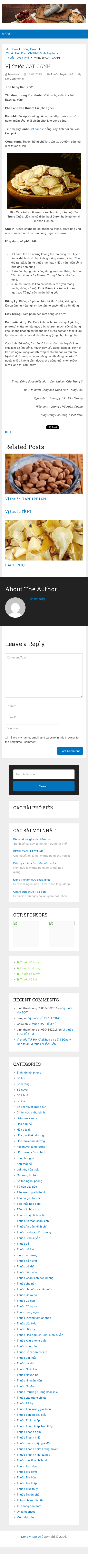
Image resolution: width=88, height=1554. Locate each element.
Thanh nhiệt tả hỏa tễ (31, 1215)
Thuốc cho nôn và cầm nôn (34, 1289)
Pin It (8, 432)
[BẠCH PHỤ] (44, 540)
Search (43, 786)
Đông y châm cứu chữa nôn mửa (34, 863)
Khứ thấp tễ (24, 1163)
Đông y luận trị (31, 1536)
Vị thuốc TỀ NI (18, 511)
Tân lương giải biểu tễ (31, 1192)
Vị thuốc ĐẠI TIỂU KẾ (42, 1023)
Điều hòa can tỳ (27, 1118)
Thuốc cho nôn (26, 1283)
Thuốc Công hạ (27, 1306)
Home (14, 49)
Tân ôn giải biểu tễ (29, 1198)
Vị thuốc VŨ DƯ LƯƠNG (44, 1018)
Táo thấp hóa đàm (29, 1203)
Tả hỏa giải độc (27, 1186)
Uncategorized (26, 1511)
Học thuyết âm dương (31, 1141)
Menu (7, 34)
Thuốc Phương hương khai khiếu (38, 1392)
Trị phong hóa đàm (29, 1506)
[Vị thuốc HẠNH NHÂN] (44, 474)
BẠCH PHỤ (15, 565)
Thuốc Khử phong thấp (32, 1340)
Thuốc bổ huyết (29, 973)
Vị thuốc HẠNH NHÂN (25, 498)
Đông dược (29, 49)
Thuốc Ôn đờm (26, 1386)
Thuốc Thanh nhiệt (29, 1437)
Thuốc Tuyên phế (17, 57)
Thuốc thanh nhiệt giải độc (34, 1443)
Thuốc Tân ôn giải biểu (32, 1414)
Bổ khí (21, 1101)
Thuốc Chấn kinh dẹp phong (35, 1277)
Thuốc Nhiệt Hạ (27, 1369)
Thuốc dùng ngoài (28, 1312)
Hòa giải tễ (24, 1129)
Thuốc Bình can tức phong (34, 1232)
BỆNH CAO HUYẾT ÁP (28, 851)
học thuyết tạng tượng (31, 1146)
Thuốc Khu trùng (27, 1346)
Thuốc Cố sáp (26, 1300)
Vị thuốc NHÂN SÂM (43, 1043)
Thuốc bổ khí (28, 979)
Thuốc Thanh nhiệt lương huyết (37, 1449)
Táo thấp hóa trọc (28, 1209)
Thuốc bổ (23, 1243)
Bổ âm (21, 1078)
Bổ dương (23, 1084)
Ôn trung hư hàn (27, 1175)
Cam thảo (63, 271)
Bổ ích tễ (22, 1095)
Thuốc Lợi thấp (26, 1357)
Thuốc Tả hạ (25, 1403)
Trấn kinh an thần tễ (30, 1500)
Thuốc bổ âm (28, 962)
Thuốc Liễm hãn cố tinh (32, 1352)
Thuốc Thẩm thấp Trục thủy (35, 1426)
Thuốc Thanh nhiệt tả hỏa (33, 1454)
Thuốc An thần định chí (32, 1226)
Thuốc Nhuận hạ (27, 1374)
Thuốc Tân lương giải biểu (34, 1409)
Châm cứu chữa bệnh (31, 1112)
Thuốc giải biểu (27, 1323)
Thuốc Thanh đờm (29, 1431)
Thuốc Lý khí (25, 1363)
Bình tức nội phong (29, 1072)
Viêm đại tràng (26, 1517)
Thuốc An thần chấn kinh (33, 1220)
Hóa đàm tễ (24, 1123)
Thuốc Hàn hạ (26, 1329)
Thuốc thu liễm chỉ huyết (32, 1460)
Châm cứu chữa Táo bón (29, 891)
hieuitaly (13, 74)
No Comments (14, 78)
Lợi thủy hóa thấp (28, 1169)
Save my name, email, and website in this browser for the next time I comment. (42, 739)
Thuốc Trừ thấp (27, 1483)
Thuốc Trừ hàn (26, 1477)
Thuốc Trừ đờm (27, 1471)
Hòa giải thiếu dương (30, 1135)
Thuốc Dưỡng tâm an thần (34, 1317)
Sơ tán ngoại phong (29, 1181)
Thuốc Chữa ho (27, 1295)
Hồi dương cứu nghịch (31, 1152)
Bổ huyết (22, 1089)
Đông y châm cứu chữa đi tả (31, 879)
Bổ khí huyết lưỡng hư (31, 1106)
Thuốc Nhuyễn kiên (29, 1380)
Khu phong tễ (25, 1158)
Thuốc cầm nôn (27, 1272)
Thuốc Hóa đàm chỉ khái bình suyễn (30, 53)
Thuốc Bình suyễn (28, 1238)
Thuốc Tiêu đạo (27, 1466)
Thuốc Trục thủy (27, 1488)
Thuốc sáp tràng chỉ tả (31, 1397)
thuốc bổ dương (30, 968)
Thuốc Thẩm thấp (28, 1420)
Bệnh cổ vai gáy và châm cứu (32, 839)
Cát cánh (35, 129)
